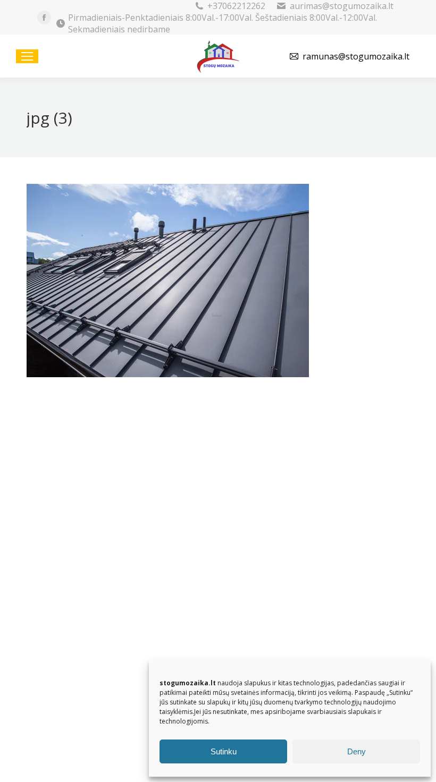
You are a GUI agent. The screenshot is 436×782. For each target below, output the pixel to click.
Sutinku (224, 751)
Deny (356, 751)
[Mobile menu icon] (27, 56)
